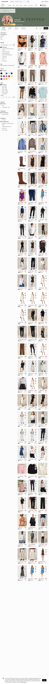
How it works (36, 5)
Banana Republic (6, 53)
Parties (25, 5)
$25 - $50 (4, 87)
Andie (3, 50)
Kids (17, 5)
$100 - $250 (5, 90)
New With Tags (5, 114)
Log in (42, 1)
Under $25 (4, 86)
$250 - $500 (5, 92)
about (41, 28)
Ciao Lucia (4, 56)
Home (21, 5)
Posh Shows (30, 5)
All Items (4, 103)
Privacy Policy (24, 682)
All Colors (4, 70)
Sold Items (4, 128)
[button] (13, 1)
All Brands (4, 47)
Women (9, 5)
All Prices (4, 84)
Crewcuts (4, 57)
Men (14, 5)
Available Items (5, 121)
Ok (44, 680)
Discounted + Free (6, 107)
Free (3, 105)
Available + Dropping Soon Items (7, 124)
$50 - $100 (4, 89)
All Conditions (5, 112)
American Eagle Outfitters (7, 48)
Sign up (46, 1)
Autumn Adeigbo (6, 51)
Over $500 (4, 93)
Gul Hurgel (4, 61)
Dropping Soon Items (6, 126)
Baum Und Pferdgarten (7, 54)
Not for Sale (4, 130)
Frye (3, 59)
